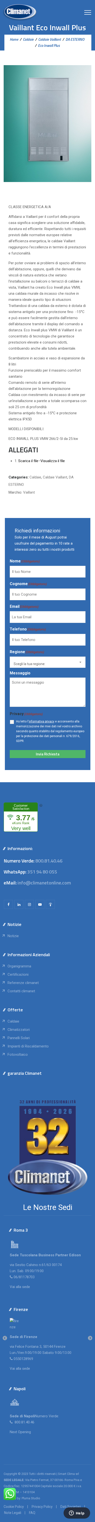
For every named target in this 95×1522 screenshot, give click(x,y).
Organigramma (19, 966)
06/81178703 (24, 1277)
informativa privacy (41, 721)
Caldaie (35, 477)
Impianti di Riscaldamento (28, 1046)
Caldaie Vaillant (55, 477)
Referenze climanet (23, 983)
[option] (47, 1338)
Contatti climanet (21, 991)
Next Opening (20, 1432)
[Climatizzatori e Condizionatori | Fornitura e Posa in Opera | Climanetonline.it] (19, 12)
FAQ (32, 1513)
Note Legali (12, 1513)
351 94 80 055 (42, 871)
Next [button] (90, 1338)
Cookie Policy (14, 1507)
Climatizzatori (19, 1029)
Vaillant (29, 492)
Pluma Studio (31, 1498)
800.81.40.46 (48, 860)
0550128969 (23, 1359)
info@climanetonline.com (44, 882)
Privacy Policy (42, 1507)
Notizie (13, 936)
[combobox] (48, 662)
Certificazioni (18, 974)
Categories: (18, 477)
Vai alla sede (20, 1287)
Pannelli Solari (19, 1038)
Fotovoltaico (18, 1054)
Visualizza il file (52, 461)
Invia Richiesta (47, 754)
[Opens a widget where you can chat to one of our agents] (76, 1513)
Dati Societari (70, 1507)
